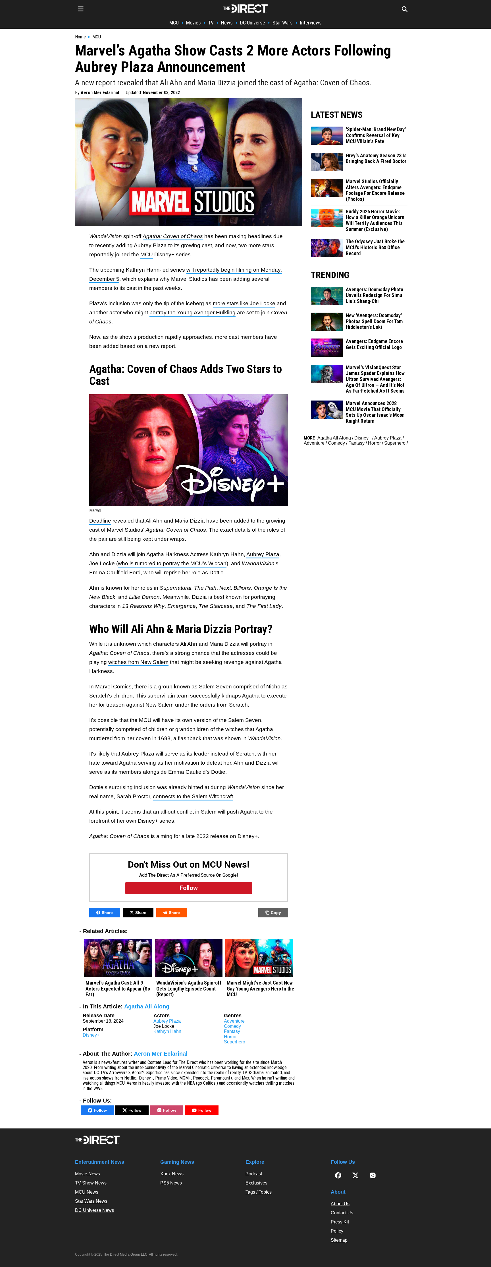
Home (80, 37)
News (227, 23)
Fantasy (232, 1031)
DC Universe (252, 23)
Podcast (254, 1173)
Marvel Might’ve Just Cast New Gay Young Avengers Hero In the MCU (260, 988)
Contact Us (342, 1212)
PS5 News (171, 1183)
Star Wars (282, 23)
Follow (100, 1110)
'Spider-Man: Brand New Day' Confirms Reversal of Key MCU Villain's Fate (376, 135)
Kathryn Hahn (167, 1031)
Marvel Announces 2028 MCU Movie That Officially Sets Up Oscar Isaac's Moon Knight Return (375, 412)
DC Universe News (94, 1210)
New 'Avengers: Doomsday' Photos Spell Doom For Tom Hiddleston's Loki (374, 321)
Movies (193, 23)
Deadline (100, 521)
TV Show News (91, 1183)
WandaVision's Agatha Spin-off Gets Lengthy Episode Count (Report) (189, 988)
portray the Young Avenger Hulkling (192, 312)
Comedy (232, 1026)
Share (107, 912)
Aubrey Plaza (262, 554)
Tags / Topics (259, 1192)
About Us (340, 1203)
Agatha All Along (146, 1006)
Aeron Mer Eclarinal (100, 92)
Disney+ (91, 1035)
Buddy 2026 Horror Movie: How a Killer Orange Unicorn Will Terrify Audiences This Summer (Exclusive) (375, 220)
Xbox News (172, 1173)
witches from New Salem (138, 662)
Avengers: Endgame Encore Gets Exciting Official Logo (374, 344)
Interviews (311, 23)
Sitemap (339, 1240)
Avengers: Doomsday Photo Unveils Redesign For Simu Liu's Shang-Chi (374, 295)
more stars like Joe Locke (244, 303)
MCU (174, 23)
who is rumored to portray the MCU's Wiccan (172, 563)
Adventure (234, 1021)
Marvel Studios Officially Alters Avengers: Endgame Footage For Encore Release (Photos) (375, 190)
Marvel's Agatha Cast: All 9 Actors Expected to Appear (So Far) (118, 988)
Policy (337, 1231)
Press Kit (340, 1221)
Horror (230, 1036)
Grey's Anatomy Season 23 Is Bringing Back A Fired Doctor (376, 158)
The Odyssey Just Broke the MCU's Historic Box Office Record (375, 247)
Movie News (87, 1173)
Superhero (234, 1041)
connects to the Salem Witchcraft (193, 796)
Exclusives (256, 1183)
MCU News (86, 1192)
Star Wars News (91, 1201)
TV (211, 23)
